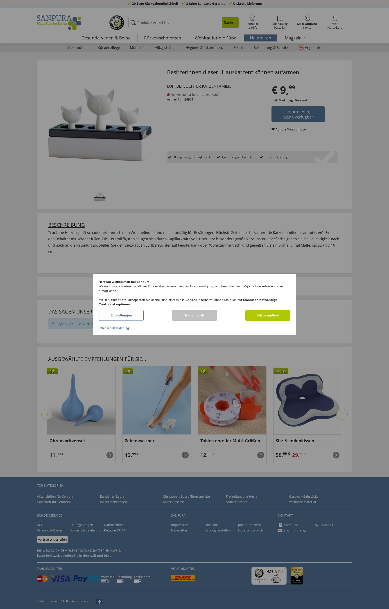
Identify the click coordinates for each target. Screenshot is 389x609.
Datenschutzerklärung (114, 328)
